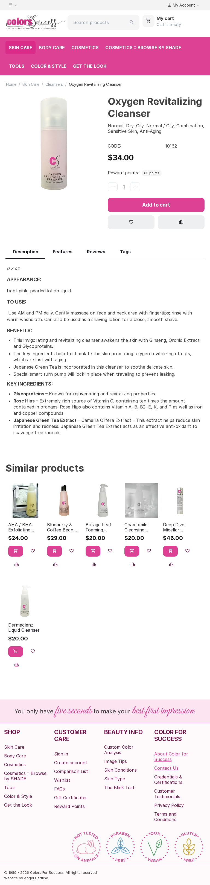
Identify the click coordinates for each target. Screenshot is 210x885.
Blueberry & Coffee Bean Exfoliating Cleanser (60, 527)
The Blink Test (119, 787)
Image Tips (115, 761)
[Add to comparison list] (181, 222)
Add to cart (156, 205)
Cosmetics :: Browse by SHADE (143, 47)
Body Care (52, 47)
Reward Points (69, 806)
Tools (16, 66)
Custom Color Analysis (118, 749)
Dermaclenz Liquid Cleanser (24, 627)
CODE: (114, 146)
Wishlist (62, 780)
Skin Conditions (120, 770)
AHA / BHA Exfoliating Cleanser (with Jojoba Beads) (23, 527)
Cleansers (54, 84)
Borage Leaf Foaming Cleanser (98, 527)
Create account (70, 762)
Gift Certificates (71, 797)
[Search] (132, 22)
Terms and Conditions (165, 816)
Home (11, 84)
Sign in (61, 754)
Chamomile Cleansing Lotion (135, 527)
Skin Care (20, 47)
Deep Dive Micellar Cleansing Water (180, 527)
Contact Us (166, 768)
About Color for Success (171, 756)
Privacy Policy (169, 805)
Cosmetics (85, 47)
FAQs (59, 789)
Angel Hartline (36, 878)
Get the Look (89, 66)
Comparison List (71, 771)
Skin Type (114, 778)
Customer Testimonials (167, 793)
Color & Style (48, 66)
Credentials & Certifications (168, 779)
